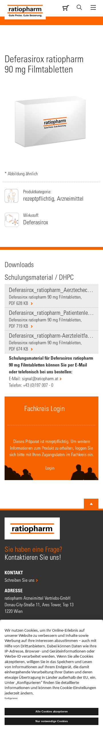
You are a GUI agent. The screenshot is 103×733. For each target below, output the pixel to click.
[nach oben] (91, 504)
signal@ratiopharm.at (40, 378)
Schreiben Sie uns (19, 580)
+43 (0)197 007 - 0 (38, 385)
